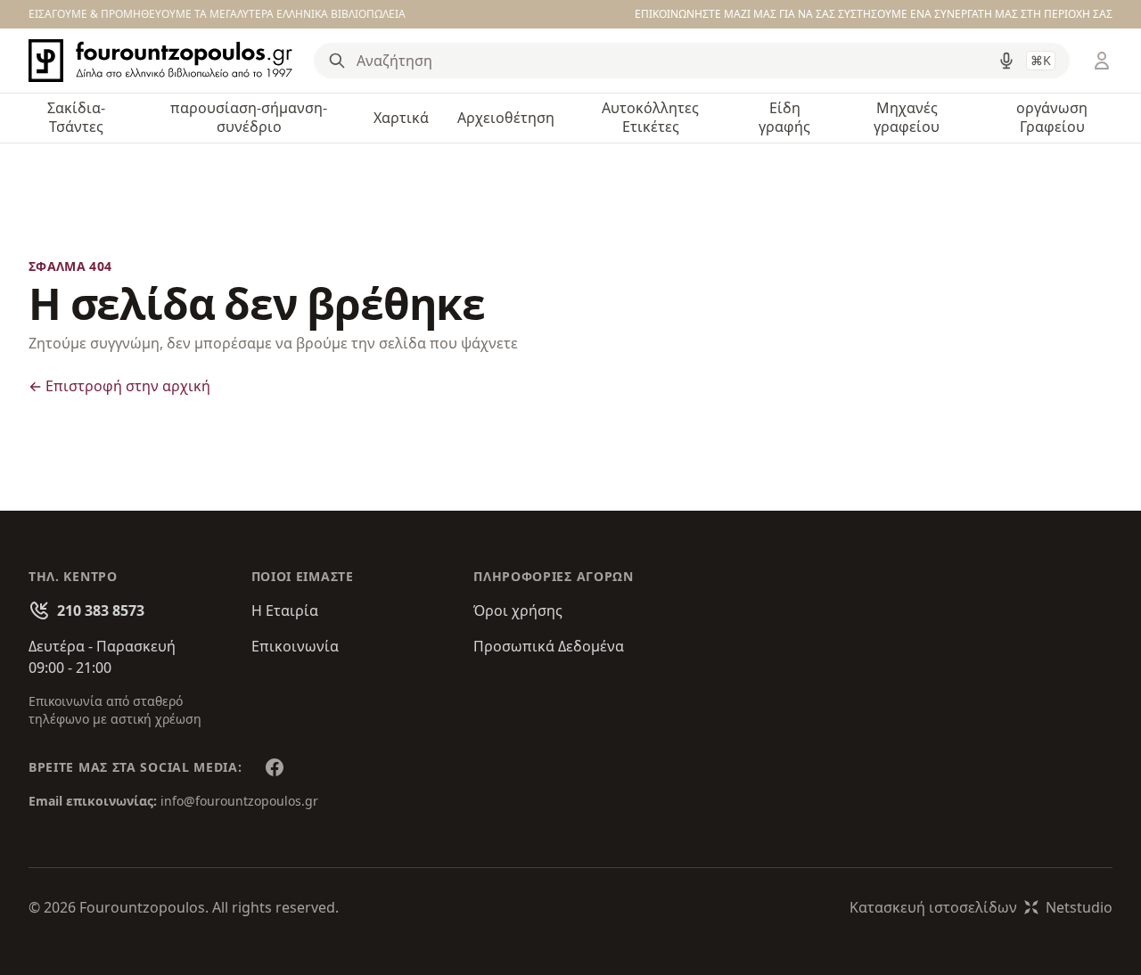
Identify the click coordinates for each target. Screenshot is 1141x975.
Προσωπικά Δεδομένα (548, 646)
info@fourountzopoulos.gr (239, 800)
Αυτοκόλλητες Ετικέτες (650, 117)
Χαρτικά (401, 117)
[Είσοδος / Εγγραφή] (1101, 60)
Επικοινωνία (295, 646)
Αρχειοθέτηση (505, 117)
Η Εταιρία (284, 610)
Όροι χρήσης (517, 610)
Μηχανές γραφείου (907, 117)
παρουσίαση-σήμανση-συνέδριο (248, 117)
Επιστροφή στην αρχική (119, 386)
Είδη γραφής (784, 117)
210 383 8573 (100, 610)
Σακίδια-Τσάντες (76, 117)
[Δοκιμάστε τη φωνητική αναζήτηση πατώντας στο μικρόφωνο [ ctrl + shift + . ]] (1006, 60)
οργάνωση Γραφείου (1052, 117)
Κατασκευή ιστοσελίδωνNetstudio (981, 907)
